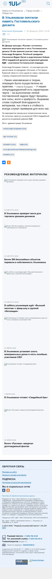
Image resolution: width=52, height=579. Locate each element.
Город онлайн (33, 10)
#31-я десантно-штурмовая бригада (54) (19, 149)
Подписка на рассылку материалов (16, 483)
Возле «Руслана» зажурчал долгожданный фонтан (18, 444)
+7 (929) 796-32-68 (31, 536)
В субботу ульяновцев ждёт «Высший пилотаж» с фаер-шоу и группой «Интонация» (24, 308)
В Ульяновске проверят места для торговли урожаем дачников (22, 214)
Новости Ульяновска (12, 10)
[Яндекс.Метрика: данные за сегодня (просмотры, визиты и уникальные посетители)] (36, 560)
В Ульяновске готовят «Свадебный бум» (26, 397)
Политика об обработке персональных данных (18, 496)
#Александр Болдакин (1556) (14, 129)
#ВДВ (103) (24, 144)
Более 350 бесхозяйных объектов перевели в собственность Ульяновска (25, 260)
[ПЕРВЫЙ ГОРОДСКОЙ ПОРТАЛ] (17, 3)
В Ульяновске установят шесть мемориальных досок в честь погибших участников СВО (25, 354)
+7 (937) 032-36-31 (35, 539)
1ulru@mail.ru (28, 545)
